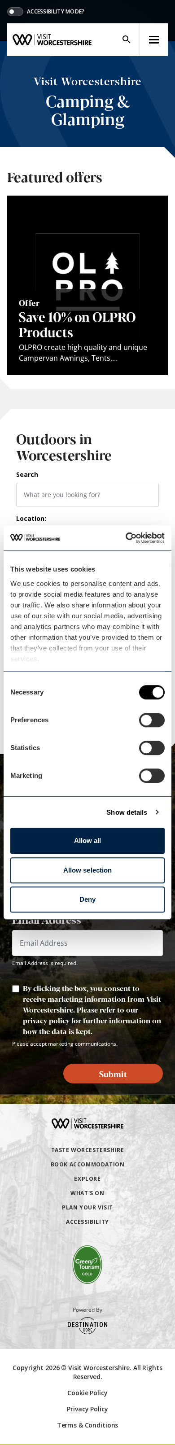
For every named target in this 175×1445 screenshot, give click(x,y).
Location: (31, 518)
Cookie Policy (87, 1392)
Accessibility (87, 1222)
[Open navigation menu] (154, 39)
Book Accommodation (88, 1164)
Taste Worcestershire (87, 1150)
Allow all (87, 840)
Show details (126, 812)
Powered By (87, 1310)
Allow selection (87, 870)
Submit (113, 1073)
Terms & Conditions (87, 1425)
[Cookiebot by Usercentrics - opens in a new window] (126, 538)
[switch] (152, 720)
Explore (87, 1179)
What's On (87, 1193)
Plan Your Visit (87, 1207)
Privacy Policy (87, 1409)
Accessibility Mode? (56, 11)
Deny (87, 899)
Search (27, 474)
